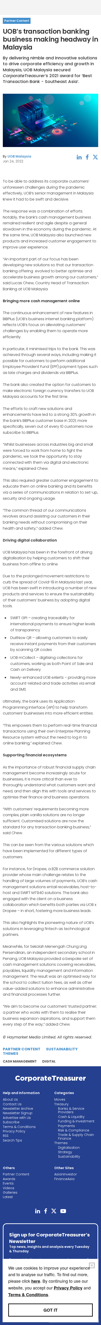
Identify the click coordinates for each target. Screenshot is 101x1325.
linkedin (79, 157)
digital (49, 1061)
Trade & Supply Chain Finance (76, 1136)
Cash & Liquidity (71, 1116)
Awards (9, 1179)
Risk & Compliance (73, 1130)
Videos (8, 1188)
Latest (8, 1197)
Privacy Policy (14, 1131)
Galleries (10, 1192)
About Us (10, 1099)
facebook (87, 157)
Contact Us (12, 1104)
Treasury (61, 1104)
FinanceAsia (64, 1179)
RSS (5, 1135)
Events (8, 1183)
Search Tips (12, 1140)
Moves (59, 1099)
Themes (10, 1053)
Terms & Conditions (19, 1126)
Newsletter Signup (17, 1113)
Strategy (65, 1152)
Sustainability (62, 1049)
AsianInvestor (65, 1174)
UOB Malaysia (19, 156)
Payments (66, 1126)
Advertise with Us (17, 1117)
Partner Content (16, 21)
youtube (63, 1211)
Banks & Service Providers (71, 1110)
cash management (20, 1061)
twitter (95, 157)
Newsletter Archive (18, 1108)
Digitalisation (69, 1147)
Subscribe (11, 1122)
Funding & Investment (76, 1121)
